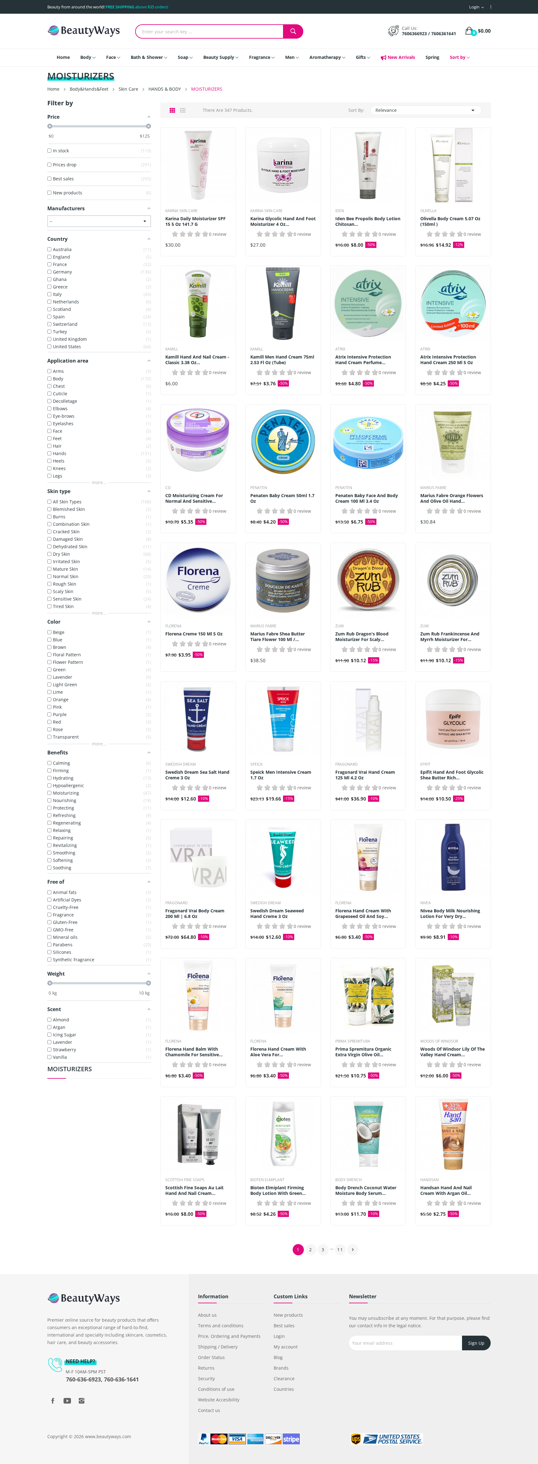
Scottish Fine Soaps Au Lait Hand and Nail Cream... (194, 1190)
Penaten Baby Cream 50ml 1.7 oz (282, 498)
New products (288, 1315)
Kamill (171, 349)
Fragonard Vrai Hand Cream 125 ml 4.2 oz (365, 775)
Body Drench (348, 1180)
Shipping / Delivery (218, 1347)
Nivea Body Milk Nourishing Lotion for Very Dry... (450, 913)
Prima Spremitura (352, 1041)
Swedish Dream (180, 764)
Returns (206, 1368)
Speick (256, 764)
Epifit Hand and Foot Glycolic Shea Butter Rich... (452, 775)
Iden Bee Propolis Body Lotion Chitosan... (367, 221)
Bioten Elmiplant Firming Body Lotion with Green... (278, 1190)
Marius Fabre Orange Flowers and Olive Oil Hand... (451, 498)
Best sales (284, 1326)
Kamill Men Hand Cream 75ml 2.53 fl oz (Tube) (282, 359)
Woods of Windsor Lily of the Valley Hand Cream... (452, 1052)
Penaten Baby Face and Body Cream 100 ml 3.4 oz (366, 498)
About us (207, 1315)
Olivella (428, 211)
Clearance (284, 1378)
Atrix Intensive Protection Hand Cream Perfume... (363, 359)
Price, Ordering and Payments (229, 1336)
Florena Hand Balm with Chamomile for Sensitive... (194, 1052)
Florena (173, 626)
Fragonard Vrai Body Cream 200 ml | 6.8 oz (194, 913)
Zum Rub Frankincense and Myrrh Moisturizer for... (449, 636)
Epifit (425, 764)
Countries (284, 1389)
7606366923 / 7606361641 (429, 33)
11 (340, 1249)
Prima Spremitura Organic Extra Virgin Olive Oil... (363, 1052)
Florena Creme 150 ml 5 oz (194, 634)
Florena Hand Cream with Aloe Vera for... (278, 1052)
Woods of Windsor (439, 1041)
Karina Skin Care (181, 211)
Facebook (53, 1400)
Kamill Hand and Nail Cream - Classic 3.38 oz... (197, 359)
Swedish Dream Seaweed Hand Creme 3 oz (277, 913)
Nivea (425, 903)
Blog (278, 1357)
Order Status (211, 1357)
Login (279, 1336)
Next (353, 1249)
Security (206, 1378)
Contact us (209, 1410)
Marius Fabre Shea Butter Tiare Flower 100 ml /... (277, 636)
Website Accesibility (218, 1400)
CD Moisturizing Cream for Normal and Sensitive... (194, 498)
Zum (339, 626)
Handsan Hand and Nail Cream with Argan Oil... (446, 1190)
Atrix (340, 349)
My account (286, 1347)
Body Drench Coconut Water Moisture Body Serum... (365, 1190)
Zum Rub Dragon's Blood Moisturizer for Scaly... (362, 636)
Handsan (429, 1180)
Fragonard (346, 764)
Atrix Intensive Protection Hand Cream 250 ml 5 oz (448, 359)
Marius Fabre (433, 488)
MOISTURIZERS (69, 1069)
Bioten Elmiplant (267, 1180)
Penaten (258, 488)
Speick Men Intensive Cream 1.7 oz (280, 775)
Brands (281, 1368)
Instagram (81, 1400)
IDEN (339, 211)
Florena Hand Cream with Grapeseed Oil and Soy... (363, 913)
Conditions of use (216, 1389)
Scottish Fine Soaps (185, 1180)
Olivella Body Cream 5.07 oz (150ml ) (450, 221)
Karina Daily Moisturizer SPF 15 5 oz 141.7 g (195, 221)
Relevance (426, 110)
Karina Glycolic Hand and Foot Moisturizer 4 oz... (283, 221)
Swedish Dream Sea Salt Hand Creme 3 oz (197, 775)
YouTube (67, 1400)
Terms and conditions (220, 1326)
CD (168, 488)
